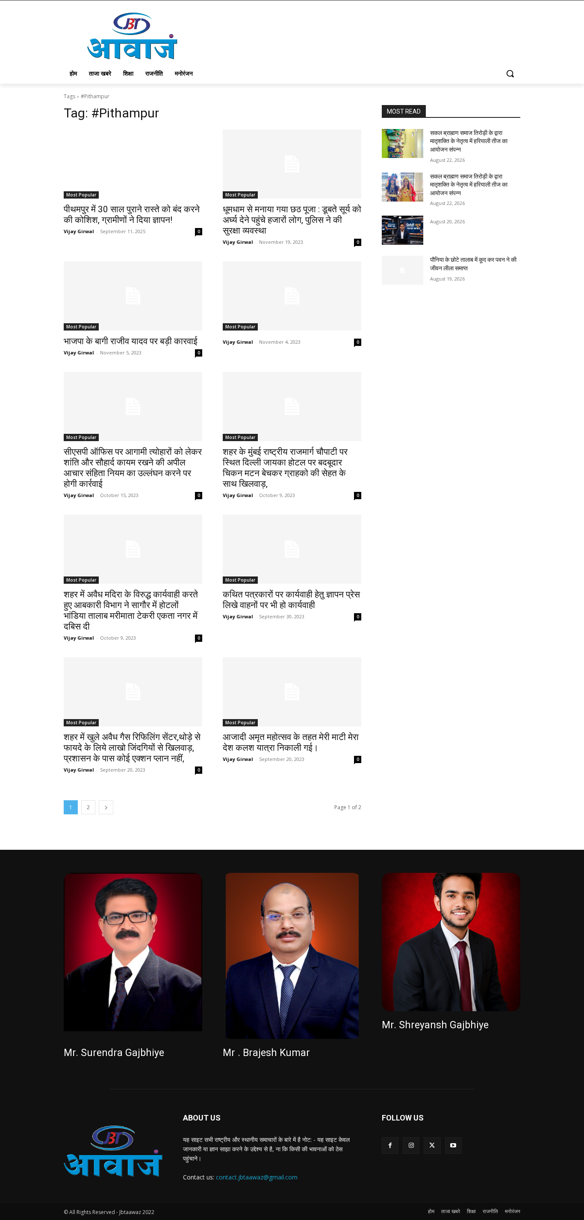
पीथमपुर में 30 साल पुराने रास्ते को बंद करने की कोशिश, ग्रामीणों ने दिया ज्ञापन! (132, 214)
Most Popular (81, 195)
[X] (432, 1145)
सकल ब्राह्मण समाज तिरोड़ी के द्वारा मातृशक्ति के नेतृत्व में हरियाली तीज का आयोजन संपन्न (468, 141)
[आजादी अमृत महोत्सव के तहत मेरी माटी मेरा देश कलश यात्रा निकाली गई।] (292, 691)
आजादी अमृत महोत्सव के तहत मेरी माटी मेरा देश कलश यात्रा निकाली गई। (291, 742)
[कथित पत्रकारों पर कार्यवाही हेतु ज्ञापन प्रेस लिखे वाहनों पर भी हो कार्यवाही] (292, 549)
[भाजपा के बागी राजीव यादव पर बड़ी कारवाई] (133, 296)
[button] (510, 73)
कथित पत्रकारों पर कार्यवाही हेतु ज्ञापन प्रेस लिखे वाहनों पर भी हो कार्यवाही (291, 599)
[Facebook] (390, 1145)
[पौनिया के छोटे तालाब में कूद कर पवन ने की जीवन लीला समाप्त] (402, 270)
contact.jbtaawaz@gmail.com (257, 1177)
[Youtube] (453, 1145)
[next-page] (106, 807)
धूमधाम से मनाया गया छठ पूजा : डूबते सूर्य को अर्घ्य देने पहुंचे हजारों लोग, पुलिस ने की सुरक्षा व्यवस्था (292, 220)
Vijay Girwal (79, 231)
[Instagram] (411, 1145)
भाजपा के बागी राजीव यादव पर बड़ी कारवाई (131, 341)
